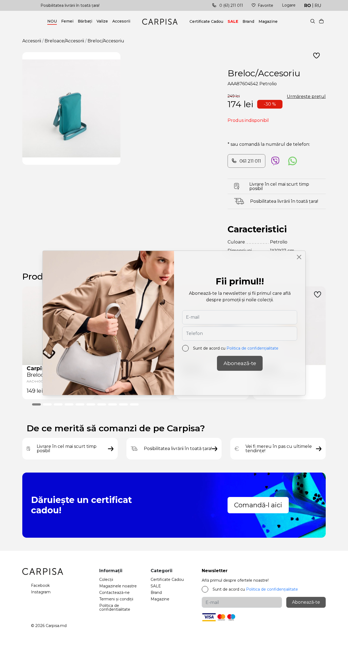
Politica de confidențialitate (252, 348)
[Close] (299, 257)
